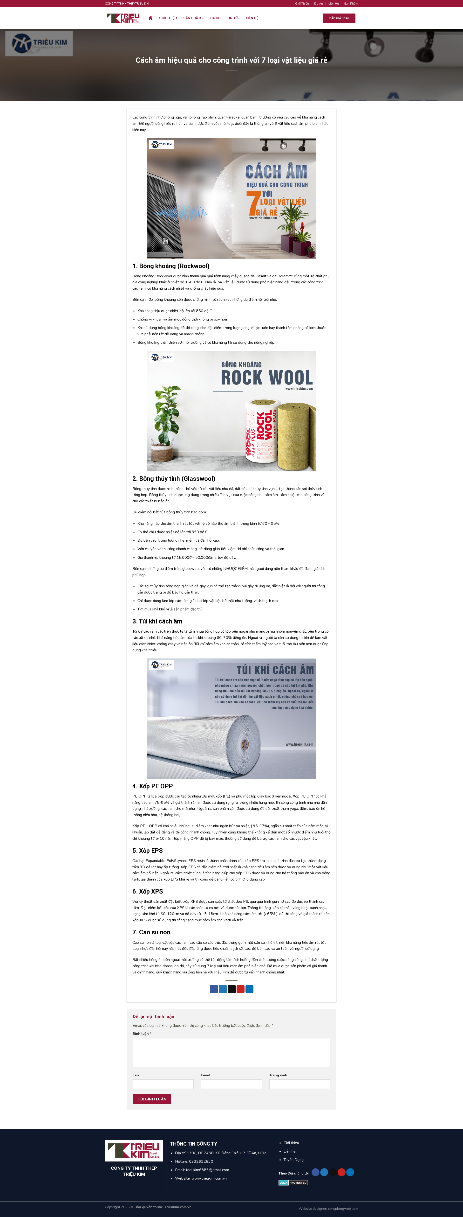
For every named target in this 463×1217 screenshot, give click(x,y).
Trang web (278, 1075)
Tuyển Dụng (294, 1159)
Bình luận (142, 1033)
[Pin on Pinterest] (241, 989)
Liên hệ (252, 18)
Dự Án (318, 3)
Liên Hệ (333, 3)
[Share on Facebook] (214, 989)
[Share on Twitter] (223, 989)
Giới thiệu (168, 18)
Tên (136, 1075)
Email (205, 1075)
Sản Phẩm (351, 3)
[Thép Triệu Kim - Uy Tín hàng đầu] (123, 18)
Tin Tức (233, 18)
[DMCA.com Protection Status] (293, 1182)
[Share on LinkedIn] (249, 989)
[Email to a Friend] (232, 989)
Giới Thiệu (302, 3)
